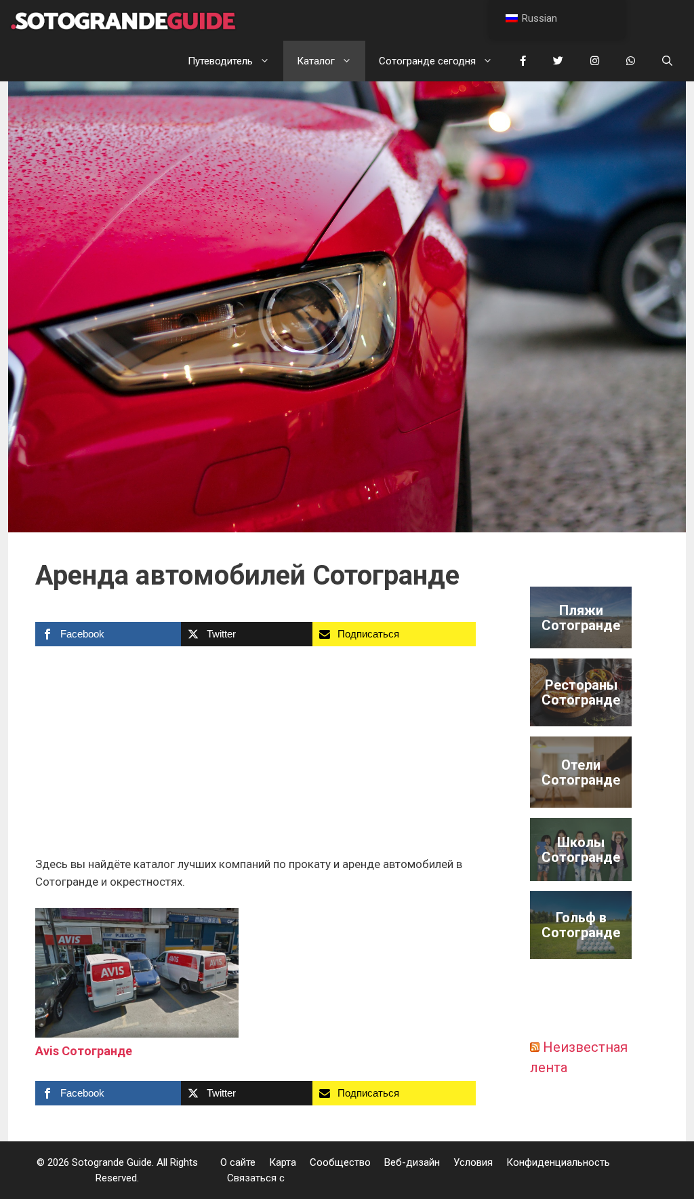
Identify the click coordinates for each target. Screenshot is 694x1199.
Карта (282, 1162)
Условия (473, 1162)
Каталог (316, 61)
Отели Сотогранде (581, 772)
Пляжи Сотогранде (581, 618)
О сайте (238, 1162)
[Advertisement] (255, 755)
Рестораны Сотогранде (581, 692)
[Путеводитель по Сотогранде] (123, 20)
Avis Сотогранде (83, 1051)
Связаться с (256, 1178)
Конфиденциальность (558, 1162)
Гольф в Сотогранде (581, 925)
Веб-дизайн (412, 1162)
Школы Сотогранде (581, 850)
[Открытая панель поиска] (667, 61)
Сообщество (340, 1162)
